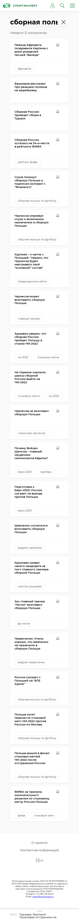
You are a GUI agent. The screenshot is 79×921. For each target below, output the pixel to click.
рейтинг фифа (27, 162)
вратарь (46, 472)
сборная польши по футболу (37, 200)
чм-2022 (23, 357)
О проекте (39, 843)
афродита (24, 68)
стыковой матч (44, 815)
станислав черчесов (31, 433)
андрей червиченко (31, 662)
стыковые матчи (48, 357)
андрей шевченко (30, 547)
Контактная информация (39, 850)
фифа (21, 815)
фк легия (24, 623)
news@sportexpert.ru (42, 896)
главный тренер (29, 318)
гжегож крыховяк (30, 586)
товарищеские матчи (32, 281)
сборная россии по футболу (37, 699)
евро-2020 (25, 472)
